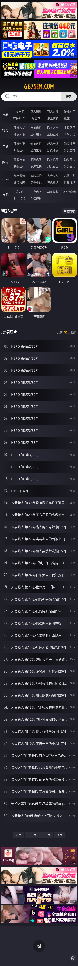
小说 (5, 178)
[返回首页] (73, 958)
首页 (18, 835)
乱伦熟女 (52, 150)
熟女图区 (52, 166)
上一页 (32, 835)
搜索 (69, 96)
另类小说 (36, 182)
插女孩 (19, 192)
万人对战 (52, 111)
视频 (5, 130)
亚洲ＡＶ (19, 127)
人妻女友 (52, 176)
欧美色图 (52, 159)
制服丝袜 (19, 150)
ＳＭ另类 (69, 134)
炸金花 (36, 118)
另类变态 (69, 150)
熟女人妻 (19, 134)
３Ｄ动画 (69, 127)
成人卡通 (52, 143)
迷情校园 (19, 182)
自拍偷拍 (36, 127)
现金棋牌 (52, 118)
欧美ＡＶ (52, 127)
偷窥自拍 (19, 159)
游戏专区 (69, 111)
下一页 (46, 835)
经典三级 (36, 150)
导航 (5, 194)
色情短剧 (36, 198)
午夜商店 (36, 192)
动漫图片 (69, 159)
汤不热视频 (70, 192)
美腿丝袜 (19, 166)
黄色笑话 (52, 182)
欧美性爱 (69, 143)
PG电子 (19, 111)
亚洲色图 (36, 159)
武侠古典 (69, 176)
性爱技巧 (69, 182)
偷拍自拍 (36, 143)
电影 (5, 146)
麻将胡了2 (19, 118)
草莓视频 (52, 192)
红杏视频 (19, 198)
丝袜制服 (36, 134)
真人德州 (36, 111)
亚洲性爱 (19, 143)
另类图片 (69, 166)
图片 (5, 162)
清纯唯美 (36, 166)
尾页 (59, 835)
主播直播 (52, 134)
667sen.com (39, 86)
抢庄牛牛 (69, 118)
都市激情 (19, 176)
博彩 (5, 114)
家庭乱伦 (36, 176)
